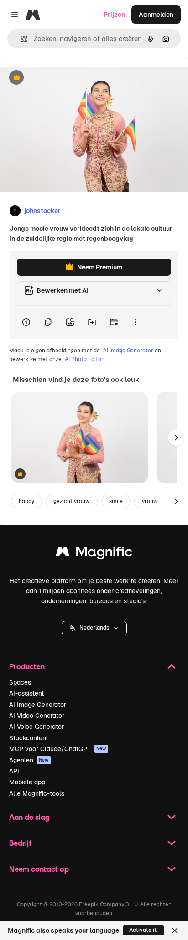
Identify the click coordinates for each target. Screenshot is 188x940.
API (14, 771)
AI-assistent (26, 693)
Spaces (20, 682)
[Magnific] (94, 554)
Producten (27, 666)
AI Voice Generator (36, 726)
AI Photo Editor (84, 359)
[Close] (174, 930)
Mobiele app (27, 782)
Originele (60, 78)
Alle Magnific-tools (36, 793)
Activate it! (143, 930)
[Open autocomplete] (20, 39)
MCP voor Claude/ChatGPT (57, 749)
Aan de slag (29, 817)
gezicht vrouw (71, 501)
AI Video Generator (36, 715)
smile (116, 501)
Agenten (29, 760)
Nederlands (94, 627)
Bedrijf (20, 843)
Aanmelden (156, 14)
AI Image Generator (128, 350)
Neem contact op (39, 869)
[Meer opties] (135, 322)
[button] (94, 628)
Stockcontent (28, 738)
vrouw (150, 501)
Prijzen (114, 14)
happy (26, 501)
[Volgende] (176, 437)
